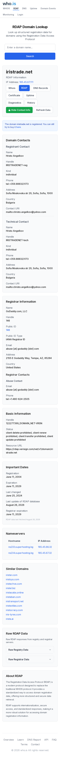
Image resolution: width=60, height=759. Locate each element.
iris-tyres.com (13, 614)
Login (20, 14)
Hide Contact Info (20, 110)
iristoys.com (12, 579)
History (31, 102)
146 (8, 330)
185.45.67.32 (45, 552)
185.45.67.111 (26, 82)
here (18, 127)
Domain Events (48, 8)
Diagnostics (14, 102)
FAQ (54, 739)
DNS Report (34, 739)
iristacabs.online (15, 592)
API (46, 739)
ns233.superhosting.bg (20, 546)
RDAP (16, 8)
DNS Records (40, 88)
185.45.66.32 (45, 546)
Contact (35, 744)
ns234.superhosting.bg (20, 552)
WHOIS (6, 8)
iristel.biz (10, 588)
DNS (24, 8)
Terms (24, 744)
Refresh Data (43, 110)
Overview (8, 739)
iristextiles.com (14, 605)
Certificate (14, 95)
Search (30, 56)
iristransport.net (14, 601)
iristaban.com (13, 596)
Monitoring (8, 14)
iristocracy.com (14, 610)
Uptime (33, 8)
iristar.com (11, 575)
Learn (20, 739)
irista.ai (9, 618)
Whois (11, 88)
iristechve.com (14, 583)
